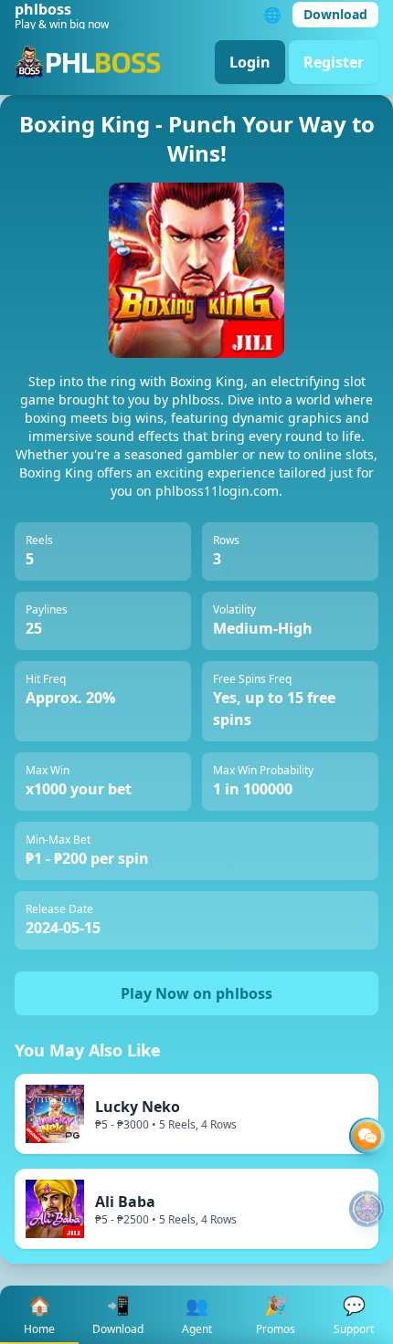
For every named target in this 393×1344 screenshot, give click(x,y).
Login (250, 62)
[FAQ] (367, 1136)
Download (335, 14)
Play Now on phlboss (196, 993)
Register (333, 62)
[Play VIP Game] (367, 1209)
